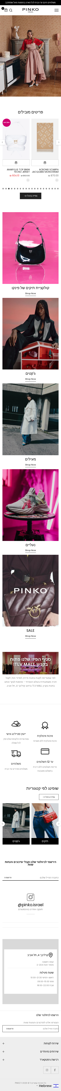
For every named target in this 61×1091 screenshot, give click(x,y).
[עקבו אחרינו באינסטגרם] (47, 1070)
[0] (6, 10)
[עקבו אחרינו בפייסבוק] (55, 1070)
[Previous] (58, 142)
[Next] (2, 142)
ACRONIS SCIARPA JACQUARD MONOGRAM (45, 170)
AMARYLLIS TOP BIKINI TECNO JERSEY (18, 170)
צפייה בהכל (32, 195)
